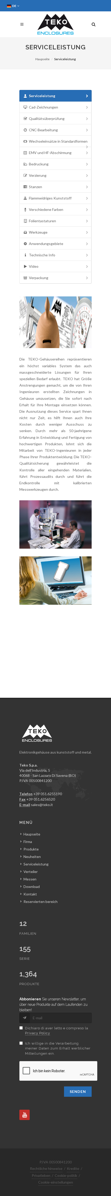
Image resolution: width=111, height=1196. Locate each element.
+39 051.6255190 (47, 794)
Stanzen (35, 187)
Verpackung (38, 277)
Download (31, 886)
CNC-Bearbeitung (43, 130)
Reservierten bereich (40, 901)
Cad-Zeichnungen (43, 107)
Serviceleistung (42, 96)
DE (14, 6)
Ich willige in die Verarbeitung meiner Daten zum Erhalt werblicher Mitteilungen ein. (58, 1048)
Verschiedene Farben (46, 209)
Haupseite (42, 59)
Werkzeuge (38, 232)
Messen (29, 879)
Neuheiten (32, 856)
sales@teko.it (42, 804)
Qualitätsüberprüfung (47, 118)
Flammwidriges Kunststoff (50, 198)
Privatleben (41, 1175)
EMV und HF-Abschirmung (50, 152)
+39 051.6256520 (40, 799)
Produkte (31, 849)
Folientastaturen (42, 221)
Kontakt (30, 894)
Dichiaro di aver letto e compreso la (56, 1030)
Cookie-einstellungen (55, 1182)
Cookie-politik (66, 1175)
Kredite (73, 1168)
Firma (27, 841)
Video (33, 266)
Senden (78, 1091)
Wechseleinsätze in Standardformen (58, 141)
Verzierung (37, 175)
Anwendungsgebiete (46, 243)
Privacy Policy (37, 1033)
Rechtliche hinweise (46, 1168)
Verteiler (30, 871)
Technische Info (42, 255)
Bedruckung (39, 164)
